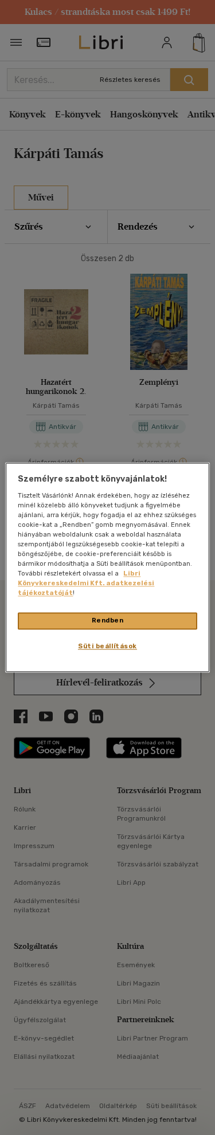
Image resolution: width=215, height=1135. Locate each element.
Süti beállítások (107, 647)
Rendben (108, 621)
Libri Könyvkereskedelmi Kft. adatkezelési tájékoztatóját (86, 583)
